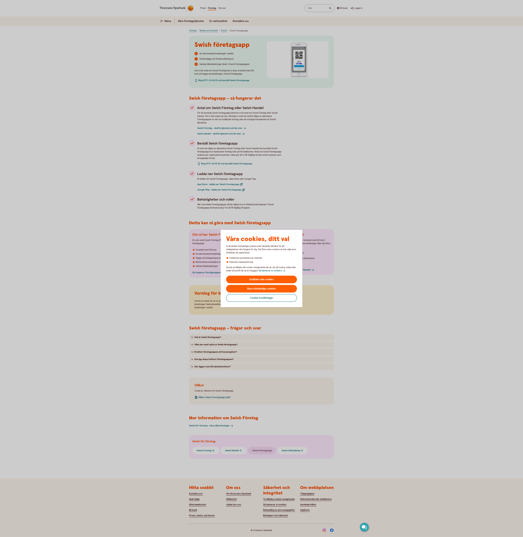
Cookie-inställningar (261, 298)
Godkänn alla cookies (261, 279)
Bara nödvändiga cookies (261, 288)
